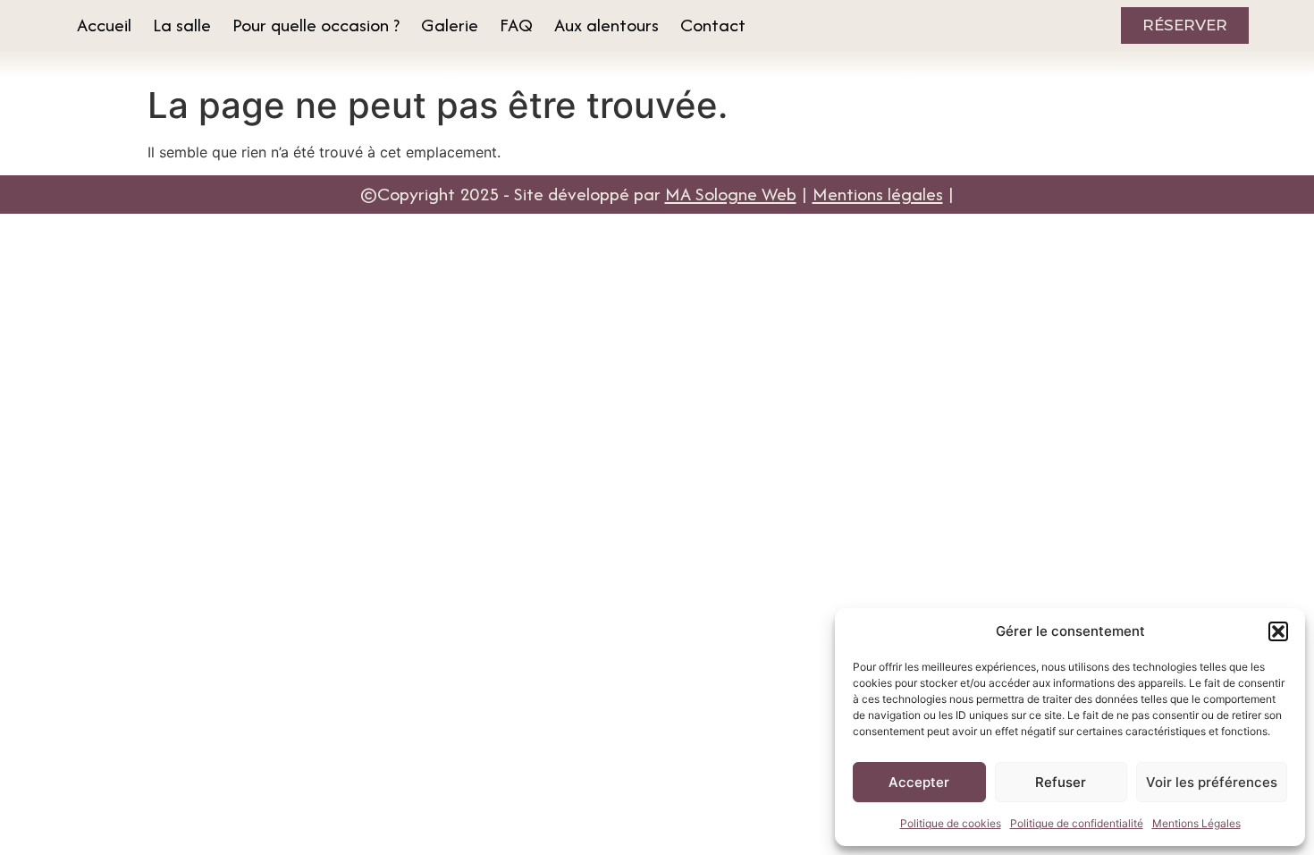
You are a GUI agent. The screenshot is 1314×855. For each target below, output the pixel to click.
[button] (1278, 631)
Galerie (449, 25)
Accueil (104, 25)
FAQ (516, 25)
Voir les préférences (1211, 782)
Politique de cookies (950, 823)
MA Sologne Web (730, 194)
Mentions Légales (1196, 823)
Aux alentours (606, 25)
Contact (712, 25)
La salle (182, 25)
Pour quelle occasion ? (316, 25)
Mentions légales (878, 194)
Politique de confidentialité (1076, 823)
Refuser (1060, 782)
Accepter (919, 782)
